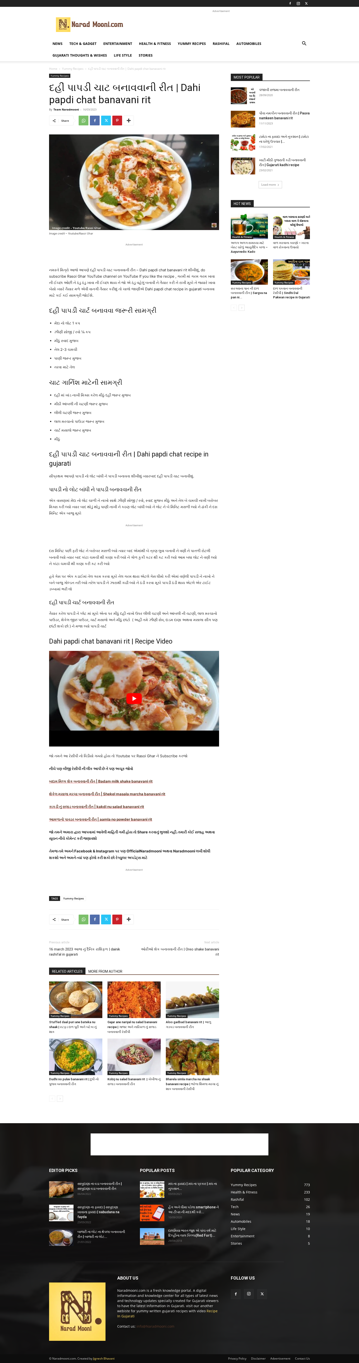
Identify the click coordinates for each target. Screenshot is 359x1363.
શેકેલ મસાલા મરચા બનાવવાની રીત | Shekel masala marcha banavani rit (107, 794)
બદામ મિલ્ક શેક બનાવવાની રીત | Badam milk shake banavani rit (101, 781)
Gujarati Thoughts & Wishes (80, 55)
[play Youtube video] (134, 698)
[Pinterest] (117, 120)
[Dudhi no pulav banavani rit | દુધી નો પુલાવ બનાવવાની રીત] (75, 1057)
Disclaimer (258, 1358)
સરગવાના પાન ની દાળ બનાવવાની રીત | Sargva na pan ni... (249, 293)
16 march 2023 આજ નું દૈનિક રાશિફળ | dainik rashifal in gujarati (84, 952)
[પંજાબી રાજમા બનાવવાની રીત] (243, 95)
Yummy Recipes (192, 43)
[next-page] (60, 1099)
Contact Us (302, 1358)
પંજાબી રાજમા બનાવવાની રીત (279, 90)
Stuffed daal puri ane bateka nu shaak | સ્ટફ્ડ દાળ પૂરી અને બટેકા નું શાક (73, 1027)
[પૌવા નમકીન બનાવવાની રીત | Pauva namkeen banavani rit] (243, 119)
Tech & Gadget (82, 43)
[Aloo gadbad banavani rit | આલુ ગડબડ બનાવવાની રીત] (192, 999)
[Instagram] (298, 3)
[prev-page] (52, 1099)
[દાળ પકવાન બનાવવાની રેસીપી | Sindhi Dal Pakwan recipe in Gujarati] (291, 272)
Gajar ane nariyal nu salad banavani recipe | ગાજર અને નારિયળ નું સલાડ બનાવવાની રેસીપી (132, 1027)
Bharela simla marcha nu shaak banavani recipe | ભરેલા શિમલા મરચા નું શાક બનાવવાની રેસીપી (192, 1084)
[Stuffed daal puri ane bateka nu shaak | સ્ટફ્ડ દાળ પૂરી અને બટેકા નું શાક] (75, 999)
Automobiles (248, 43)
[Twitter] (306, 3)
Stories (146, 55)
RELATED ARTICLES (67, 971)
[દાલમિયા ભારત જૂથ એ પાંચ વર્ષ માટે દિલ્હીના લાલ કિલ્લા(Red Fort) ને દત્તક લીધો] (152, 1236)
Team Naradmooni (66, 109)
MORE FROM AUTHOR (105, 971)
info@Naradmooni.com (155, 1326)
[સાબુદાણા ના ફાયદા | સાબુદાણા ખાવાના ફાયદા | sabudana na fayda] (61, 1213)
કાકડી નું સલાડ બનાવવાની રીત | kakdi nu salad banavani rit (96, 806)
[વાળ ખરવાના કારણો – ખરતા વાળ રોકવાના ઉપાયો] (291, 226)
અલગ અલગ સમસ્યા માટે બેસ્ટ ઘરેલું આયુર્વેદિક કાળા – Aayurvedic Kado (249, 247)
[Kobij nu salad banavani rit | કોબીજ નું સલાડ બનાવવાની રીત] (134, 1057)
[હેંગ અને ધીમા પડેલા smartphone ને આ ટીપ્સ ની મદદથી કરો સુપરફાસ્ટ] (152, 1213)
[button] (304, 44)
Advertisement (280, 1358)
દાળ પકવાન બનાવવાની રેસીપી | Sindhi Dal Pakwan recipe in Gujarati (291, 293)
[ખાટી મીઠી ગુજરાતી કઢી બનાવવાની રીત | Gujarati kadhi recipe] (243, 166)
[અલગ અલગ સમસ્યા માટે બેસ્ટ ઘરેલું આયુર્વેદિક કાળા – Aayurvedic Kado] (249, 226)
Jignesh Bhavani (104, 1358)
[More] (129, 120)
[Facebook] (290, 3)
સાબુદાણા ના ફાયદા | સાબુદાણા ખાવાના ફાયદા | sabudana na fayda (98, 1212)
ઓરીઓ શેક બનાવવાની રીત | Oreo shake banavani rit (180, 952)
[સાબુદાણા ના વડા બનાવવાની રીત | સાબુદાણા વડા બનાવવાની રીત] (61, 1189)
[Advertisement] (221, 25)
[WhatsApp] (83, 120)
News (58, 43)
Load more (268, 184)
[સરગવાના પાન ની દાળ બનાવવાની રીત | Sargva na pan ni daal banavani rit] (249, 272)
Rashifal (221, 43)
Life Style (123, 55)
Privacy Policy (237, 1358)
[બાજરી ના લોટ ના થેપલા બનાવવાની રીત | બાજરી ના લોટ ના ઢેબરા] (61, 1237)
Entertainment (117, 43)
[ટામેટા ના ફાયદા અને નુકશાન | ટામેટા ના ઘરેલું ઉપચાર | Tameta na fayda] (243, 142)
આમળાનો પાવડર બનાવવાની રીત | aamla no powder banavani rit (100, 819)
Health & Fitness (155, 43)
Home (53, 69)
